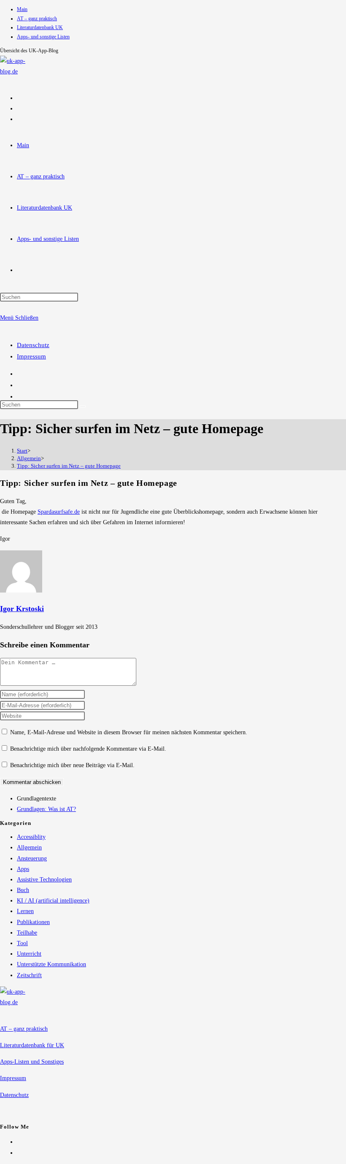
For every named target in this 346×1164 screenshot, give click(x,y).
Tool (22, 943)
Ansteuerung (32, 858)
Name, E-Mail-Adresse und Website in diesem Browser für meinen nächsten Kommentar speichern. (128, 732)
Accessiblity (31, 837)
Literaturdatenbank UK (40, 27)
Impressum (31, 356)
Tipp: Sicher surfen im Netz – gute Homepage (69, 466)
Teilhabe (27, 933)
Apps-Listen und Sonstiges (32, 1062)
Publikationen (33, 922)
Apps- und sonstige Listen (43, 37)
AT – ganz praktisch (37, 19)
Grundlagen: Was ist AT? (46, 809)
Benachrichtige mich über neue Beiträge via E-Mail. (72, 765)
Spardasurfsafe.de (59, 512)
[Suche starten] (83, 406)
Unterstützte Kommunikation (51, 964)
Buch (23, 890)
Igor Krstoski (22, 608)
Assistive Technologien (44, 879)
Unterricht (29, 954)
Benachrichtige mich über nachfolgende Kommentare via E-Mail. (88, 749)
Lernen (25, 911)
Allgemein (29, 847)
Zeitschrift (29, 975)
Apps (23, 869)
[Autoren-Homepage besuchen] (21, 590)
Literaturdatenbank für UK (32, 1045)
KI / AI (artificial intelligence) (53, 900)
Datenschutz (33, 345)
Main (22, 9)
